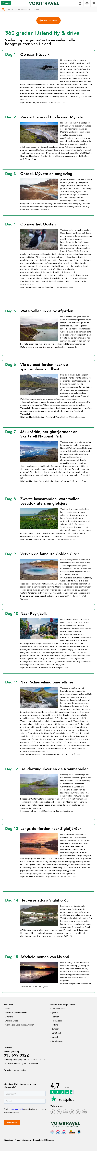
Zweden (55, 1029)
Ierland (55, 1037)
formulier (34, 1063)
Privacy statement (23, 1140)
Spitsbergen (57, 1041)
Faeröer (55, 1016)
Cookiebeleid (39, 1140)
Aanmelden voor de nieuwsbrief (19, 1024)
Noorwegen (57, 1020)
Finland (55, 1024)
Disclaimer (8, 1140)
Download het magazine (15, 1070)
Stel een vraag (11, 1020)
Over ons (9, 1016)
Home (7, 1008)
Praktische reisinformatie (16, 1012)
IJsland (55, 1012)
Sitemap (50, 1140)
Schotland (56, 1033)
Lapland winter (58, 1008)
